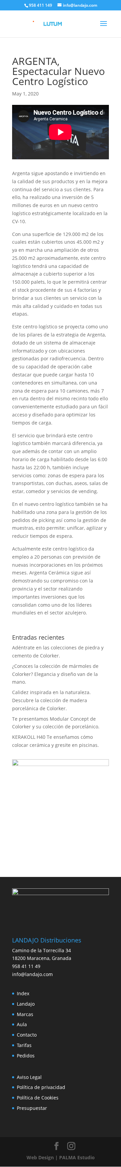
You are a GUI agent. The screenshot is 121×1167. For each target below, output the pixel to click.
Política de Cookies (37, 1097)
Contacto (27, 1035)
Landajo (26, 1004)
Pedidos (26, 1055)
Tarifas (24, 1045)
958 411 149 (40, 5)
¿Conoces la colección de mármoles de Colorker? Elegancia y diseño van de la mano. (55, 674)
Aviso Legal (29, 1077)
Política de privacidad (41, 1087)
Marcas (25, 1014)
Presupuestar (32, 1108)
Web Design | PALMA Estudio (61, 1157)
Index (23, 993)
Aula (22, 1024)
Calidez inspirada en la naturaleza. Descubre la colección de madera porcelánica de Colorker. (51, 700)
